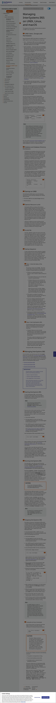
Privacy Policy (23, 701)
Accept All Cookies (45, 697)
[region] (28, 697)
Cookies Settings (37, 697)
